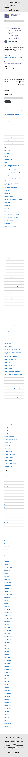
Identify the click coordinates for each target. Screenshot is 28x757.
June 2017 (6, 717)
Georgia (8, 231)
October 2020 (7, 615)
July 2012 (6, 726)
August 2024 (7, 537)
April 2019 (6, 654)
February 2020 (7, 630)
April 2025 (6, 513)
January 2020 (7, 633)
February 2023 (7, 582)
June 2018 (6, 681)
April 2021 (6, 603)
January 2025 (7, 522)
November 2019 (7, 636)
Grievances (7, 295)
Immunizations (7, 313)
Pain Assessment (8, 382)
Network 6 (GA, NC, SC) (9, 365)
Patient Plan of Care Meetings (11, 397)
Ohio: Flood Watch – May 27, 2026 (11, 122)
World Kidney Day (8, 466)
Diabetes (6, 208)
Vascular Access (8, 460)
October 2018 (7, 672)
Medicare (6, 334)
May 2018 (6, 684)
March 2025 (7, 516)
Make (9, 747)
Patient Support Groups (9, 403)
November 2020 (7, 612)
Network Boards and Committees (12, 371)
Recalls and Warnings (9, 436)
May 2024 (6, 546)
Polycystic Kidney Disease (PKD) (11, 418)
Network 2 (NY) (7, 362)
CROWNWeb (16, 62)
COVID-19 (6, 190)
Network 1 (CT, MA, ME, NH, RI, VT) (11, 359)
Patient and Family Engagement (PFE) (13, 388)
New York (8, 250)
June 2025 (6, 507)
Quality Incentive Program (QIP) (11, 430)
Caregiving (6, 162)
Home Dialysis (7, 304)
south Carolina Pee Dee (11, 268)
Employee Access (9, 741)
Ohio (7, 256)
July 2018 (6, 678)
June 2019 (6, 648)
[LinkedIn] (13, 2)
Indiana (8, 234)
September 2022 (8, 594)
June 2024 (6, 543)
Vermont (8, 274)
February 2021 (7, 609)
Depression (7, 205)
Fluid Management (8, 292)
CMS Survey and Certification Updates (13, 172)
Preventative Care (8, 421)
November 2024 (7, 528)
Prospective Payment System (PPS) (12, 424)
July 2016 (6, 720)
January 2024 (7, 555)
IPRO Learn (12, 10)
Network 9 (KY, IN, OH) (9, 368)
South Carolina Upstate (11, 271)
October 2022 (7, 591)
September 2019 (8, 639)
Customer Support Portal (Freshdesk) (13, 63)
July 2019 (6, 645)
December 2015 (7, 723)
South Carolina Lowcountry (12, 262)
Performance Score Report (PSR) (11, 415)
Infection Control (8, 316)
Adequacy (6, 140)
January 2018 (7, 696)
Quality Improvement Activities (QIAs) (13, 427)
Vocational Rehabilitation (10, 463)
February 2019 (7, 660)
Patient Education (8, 391)
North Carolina (9, 253)
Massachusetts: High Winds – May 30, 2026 (14, 119)
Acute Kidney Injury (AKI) (10, 137)
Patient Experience (8, 394)
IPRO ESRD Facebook (9, 319)
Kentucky (8, 237)
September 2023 (8, 567)
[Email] (19, 2)
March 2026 (7, 480)
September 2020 (8, 618)
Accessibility (16, 741)
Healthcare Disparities (9, 298)
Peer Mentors (7, 409)
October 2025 (7, 495)
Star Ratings (7, 445)
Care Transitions (8, 159)
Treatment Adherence (9, 454)
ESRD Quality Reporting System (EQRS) (13, 289)
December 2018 (7, 666)
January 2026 (7, 486)
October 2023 (7, 564)
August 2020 (7, 621)
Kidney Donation (8, 328)
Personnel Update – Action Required (8, 79)
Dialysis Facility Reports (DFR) (11, 217)
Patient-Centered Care (9, 406)
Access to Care (7, 134)
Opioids (6, 379)
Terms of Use (14, 744)
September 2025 (8, 498)
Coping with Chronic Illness (10, 187)
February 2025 (7, 519)
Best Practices (7, 153)
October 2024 (7, 531)
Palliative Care (7, 385)
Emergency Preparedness (10, 277)
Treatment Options (8, 457)
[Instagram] (11, 2)
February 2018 (7, 693)
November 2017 (7, 702)
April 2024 (6, 549)
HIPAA (5, 301)
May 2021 (6, 600)
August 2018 (7, 675)
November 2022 (7, 588)
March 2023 (7, 579)
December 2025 (7, 489)
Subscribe (8, 101)
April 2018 (6, 687)
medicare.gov (14, 740)
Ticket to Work (7, 448)
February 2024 (7, 552)
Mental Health (7, 343)
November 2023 (7, 561)
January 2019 (7, 663)
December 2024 (7, 525)
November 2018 (7, 669)
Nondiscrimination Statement (15, 743)
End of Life (6, 283)
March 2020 (7, 627)
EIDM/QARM (7, 223)
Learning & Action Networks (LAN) (12, 331)
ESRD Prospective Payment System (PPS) (13, 286)
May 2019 (6, 651)
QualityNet (7, 433)
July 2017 (6, 714)
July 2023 (6, 573)
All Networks (9, 62)
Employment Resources (9, 280)
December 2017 (7, 699)
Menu (8, 25)
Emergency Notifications (10, 226)
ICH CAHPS (6, 310)
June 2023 (6, 576)
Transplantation (8, 451)
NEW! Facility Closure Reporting (13, 9)
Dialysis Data (7, 211)
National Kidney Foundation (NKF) (12, 356)
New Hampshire (10, 247)
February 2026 (7, 483)
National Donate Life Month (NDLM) (12, 349)
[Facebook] (8, 2)
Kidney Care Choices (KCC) (10, 322)
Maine (7, 240)
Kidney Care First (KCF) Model (11, 325)
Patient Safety (7, 400)
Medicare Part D (8, 337)
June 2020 (6, 624)
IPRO (17, 10)
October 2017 (7, 705)
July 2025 (6, 504)
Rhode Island (9, 259)
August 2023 (7, 570)
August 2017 (7, 711)
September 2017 (8, 708)
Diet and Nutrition (8, 220)
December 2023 (7, 558)
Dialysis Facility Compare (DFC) (11, 214)
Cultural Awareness (8, 196)
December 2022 (7, 585)
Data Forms (7, 202)
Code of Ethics (7, 175)
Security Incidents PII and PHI (11, 439)
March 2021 (7, 606)
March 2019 (7, 657)
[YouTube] (16, 2)
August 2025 (7, 501)
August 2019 (7, 642)
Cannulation (7, 156)
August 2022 (7, 597)
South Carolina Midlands (12, 265)
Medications (7, 340)
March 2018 (7, 690)
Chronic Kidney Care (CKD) (10, 169)
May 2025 (6, 510)
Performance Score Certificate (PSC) (12, 412)
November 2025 (7, 492)
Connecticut (9, 228)
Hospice (6, 307)
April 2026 (6, 477)
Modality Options (8, 346)
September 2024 (8, 534)
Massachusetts (9, 243)
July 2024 (6, 540)
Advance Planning (8, 143)
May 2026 (6, 474)
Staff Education (7, 442)
